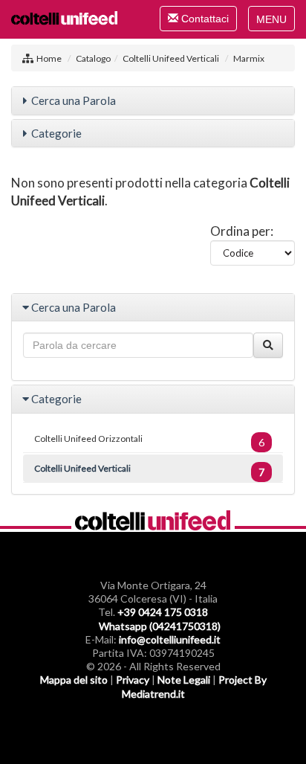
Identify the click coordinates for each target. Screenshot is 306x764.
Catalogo (93, 58)
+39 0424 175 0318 (162, 612)
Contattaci (198, 21)
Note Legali (183, 679)
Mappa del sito (74, 679)
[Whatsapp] (182, 719)
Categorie (56, 133)
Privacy (132, 679)
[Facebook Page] (124, 719)
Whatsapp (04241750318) (160, 626)
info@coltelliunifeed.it (170, 639)
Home (49, 58)
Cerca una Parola (73, 100)
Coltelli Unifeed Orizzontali (149, 441)
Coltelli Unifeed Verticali (171, 58)
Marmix (248, 58)
